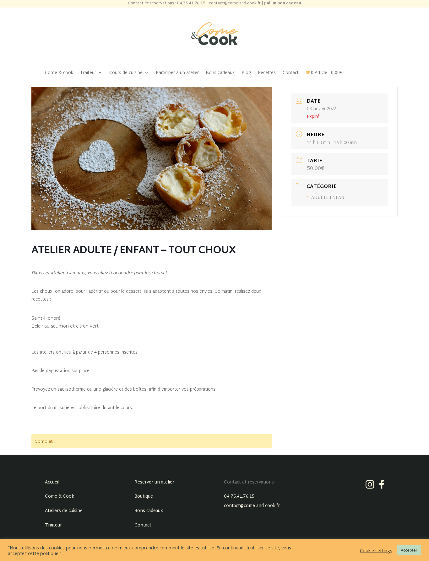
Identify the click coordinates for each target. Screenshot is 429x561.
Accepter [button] (409, 550)
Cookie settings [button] (376, 550)
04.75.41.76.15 (239, 496)
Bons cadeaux (220, 72)
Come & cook (59, 72)
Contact (291, 72)
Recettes (267, 72)
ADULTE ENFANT (329, 198)
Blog (246, 72)
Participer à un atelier (177, 72)
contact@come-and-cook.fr (252, 506)
